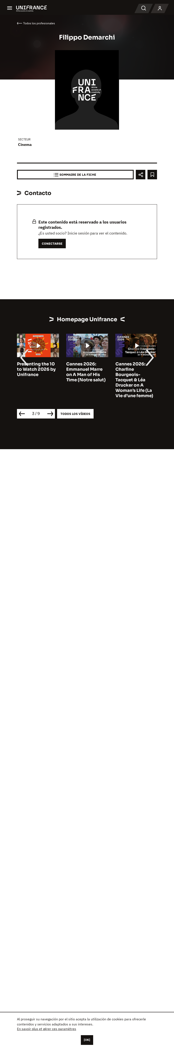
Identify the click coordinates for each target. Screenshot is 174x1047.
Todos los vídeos (75, 414)
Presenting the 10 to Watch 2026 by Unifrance (36, 369)
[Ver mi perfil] (160, 8)
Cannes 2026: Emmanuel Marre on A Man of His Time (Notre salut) (86, 372)
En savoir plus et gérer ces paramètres (46, 1029)
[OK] (87, 1040)
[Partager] (140, 174)
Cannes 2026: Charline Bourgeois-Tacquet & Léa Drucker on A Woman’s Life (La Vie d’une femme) (134, 379)
